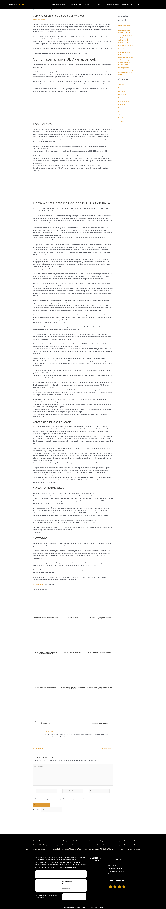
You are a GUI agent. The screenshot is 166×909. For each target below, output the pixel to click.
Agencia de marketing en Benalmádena (36, 841)
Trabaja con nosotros (112, 4)
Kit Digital (97, 4)
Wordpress (121, 121)
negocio (16, 4)
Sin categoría (122, 118)
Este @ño (36, 809)
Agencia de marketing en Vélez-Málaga (36, 845)
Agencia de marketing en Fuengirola (99, 845)
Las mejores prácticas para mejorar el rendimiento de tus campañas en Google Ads (125, 50)
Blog (119, 88)
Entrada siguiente (106, 748)
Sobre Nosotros (76, 4)
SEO (119, 114)
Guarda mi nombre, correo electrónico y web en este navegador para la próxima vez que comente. (67, 799)
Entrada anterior (39, 748)
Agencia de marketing (59, 4)
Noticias (87, 4)
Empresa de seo (38, 584)
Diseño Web (122, 94)
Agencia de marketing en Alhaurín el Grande (67, 841)
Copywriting (122, 91)
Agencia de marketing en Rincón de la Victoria (99, 849)
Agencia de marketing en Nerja (98, 841)
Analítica (121, 85)
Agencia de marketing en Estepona (67, 845)
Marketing (121, 104)
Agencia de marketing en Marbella (35, 849)
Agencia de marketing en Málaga (130, 849)
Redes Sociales (123, 108)
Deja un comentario (39, 19)
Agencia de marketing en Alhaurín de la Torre (67, 849)
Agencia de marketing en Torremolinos (130, 845)
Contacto (139, 4)
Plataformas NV (127, 4)
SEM (119, 111)
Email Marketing (123, 101)
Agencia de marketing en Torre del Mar (130, 841)
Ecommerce (122, 98)
